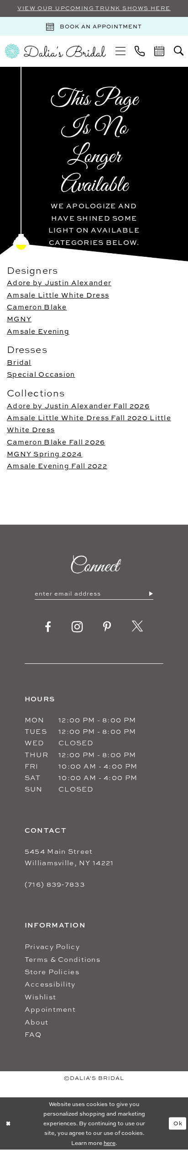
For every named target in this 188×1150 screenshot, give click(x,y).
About (36, 1022)
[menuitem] (120, 51)
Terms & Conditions (62, 959)
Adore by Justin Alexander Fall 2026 (78, 406)
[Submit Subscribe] (150, 593)
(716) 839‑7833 (55, 884)
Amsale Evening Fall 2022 (57, 466)
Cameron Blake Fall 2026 (56, 442)
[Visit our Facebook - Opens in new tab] (48, 626)
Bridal (19, 362)
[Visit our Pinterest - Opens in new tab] (107, 626)
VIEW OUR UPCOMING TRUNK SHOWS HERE (94, 8)
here (109, 1143)
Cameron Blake (37, 307)
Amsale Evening (38, 331)
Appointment (50, 1009)
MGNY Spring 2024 (45, 454)
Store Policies (52, 971)
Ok (178, 1123)
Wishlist (40, 997)
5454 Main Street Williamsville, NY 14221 (69, 857)
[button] (120, 51)
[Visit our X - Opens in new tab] (137, 626)
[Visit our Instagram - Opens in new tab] (77, 627)
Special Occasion (41, 374)
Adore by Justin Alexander (59, 283)
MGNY (19, 319)
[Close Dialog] (8, 1123)
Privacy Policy (52, 946)
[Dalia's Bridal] (55, 51)
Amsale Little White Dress (58, 295)
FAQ (33, 1034)
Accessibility (50, 984)
